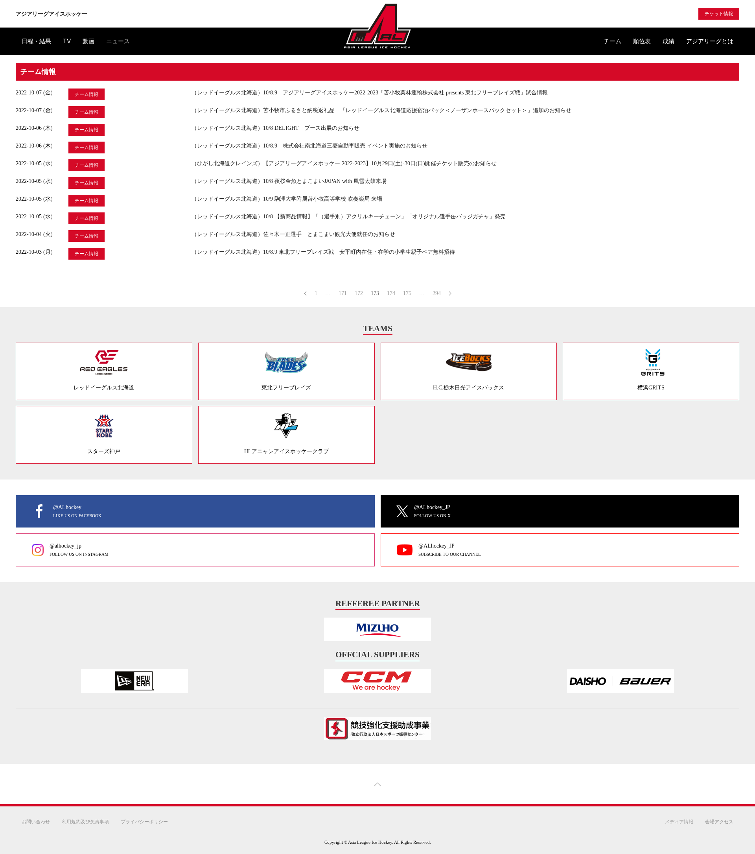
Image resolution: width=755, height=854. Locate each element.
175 (407, 293)
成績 (668, 41)
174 (391, 293)
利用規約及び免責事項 (85, 821)
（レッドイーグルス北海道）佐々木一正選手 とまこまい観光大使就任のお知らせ (293, 234)
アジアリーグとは (709, 41)
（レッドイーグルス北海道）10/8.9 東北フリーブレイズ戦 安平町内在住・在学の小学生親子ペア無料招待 (323, 252)
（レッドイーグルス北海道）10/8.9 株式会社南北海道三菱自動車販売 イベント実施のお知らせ (309, 146)
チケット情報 (719, 14)
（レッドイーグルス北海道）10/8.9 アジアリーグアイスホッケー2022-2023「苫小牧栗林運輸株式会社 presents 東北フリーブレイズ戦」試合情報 (370, 93)
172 (359, 293)
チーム (612, 41)
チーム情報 (86, 94)
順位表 (642, 41)
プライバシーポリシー (144, 821)
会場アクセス (719, 821)
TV (67, 41)
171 (343, 293)
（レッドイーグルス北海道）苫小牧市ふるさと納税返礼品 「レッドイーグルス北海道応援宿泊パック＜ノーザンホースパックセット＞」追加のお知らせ (381, 110)
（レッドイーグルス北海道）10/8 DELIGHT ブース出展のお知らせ (275, 128)
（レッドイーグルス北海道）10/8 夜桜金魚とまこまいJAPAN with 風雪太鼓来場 (289, 181)
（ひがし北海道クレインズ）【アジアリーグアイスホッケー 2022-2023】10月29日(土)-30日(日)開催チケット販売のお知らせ (344, 163)
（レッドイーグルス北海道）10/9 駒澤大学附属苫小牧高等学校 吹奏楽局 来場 (287, 199)
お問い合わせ (36, 821)
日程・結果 (36, 41)
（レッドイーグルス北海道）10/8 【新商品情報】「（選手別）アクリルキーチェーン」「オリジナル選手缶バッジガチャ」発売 (349, 216)
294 (437, 293)
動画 (88, 41)
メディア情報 (679, 821)
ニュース (118, 41)
